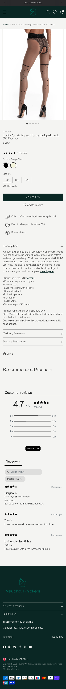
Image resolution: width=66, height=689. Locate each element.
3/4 (17, 179)
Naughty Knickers (25, 664)
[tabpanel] (33, 511)
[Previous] (4, 3)
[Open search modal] (48, 12)
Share (10, 354)
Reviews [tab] (13, 461)
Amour (7, 131)
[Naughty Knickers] (33, 12)
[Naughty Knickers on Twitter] (25, 647)
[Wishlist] (54, 12)
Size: (7, 173)
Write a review (33, 448)
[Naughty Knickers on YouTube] (30, 647)
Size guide (12, 186)
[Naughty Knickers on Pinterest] (15, 647)
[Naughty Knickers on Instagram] (10, 647)
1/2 (7, 179)
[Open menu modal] (4, 12)
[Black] (6, 165)
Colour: (13, 159)
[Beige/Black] (13, 165)
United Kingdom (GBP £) (16, 659)
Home (5, 24)
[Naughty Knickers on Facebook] (5, 647)
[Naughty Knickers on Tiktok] (20, 647)
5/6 (27, 179)
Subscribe (57, 637)
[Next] (61, 3)
